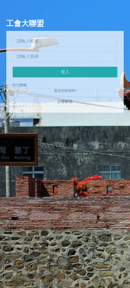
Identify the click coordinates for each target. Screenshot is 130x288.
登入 (65, 72)
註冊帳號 (65, 101)
